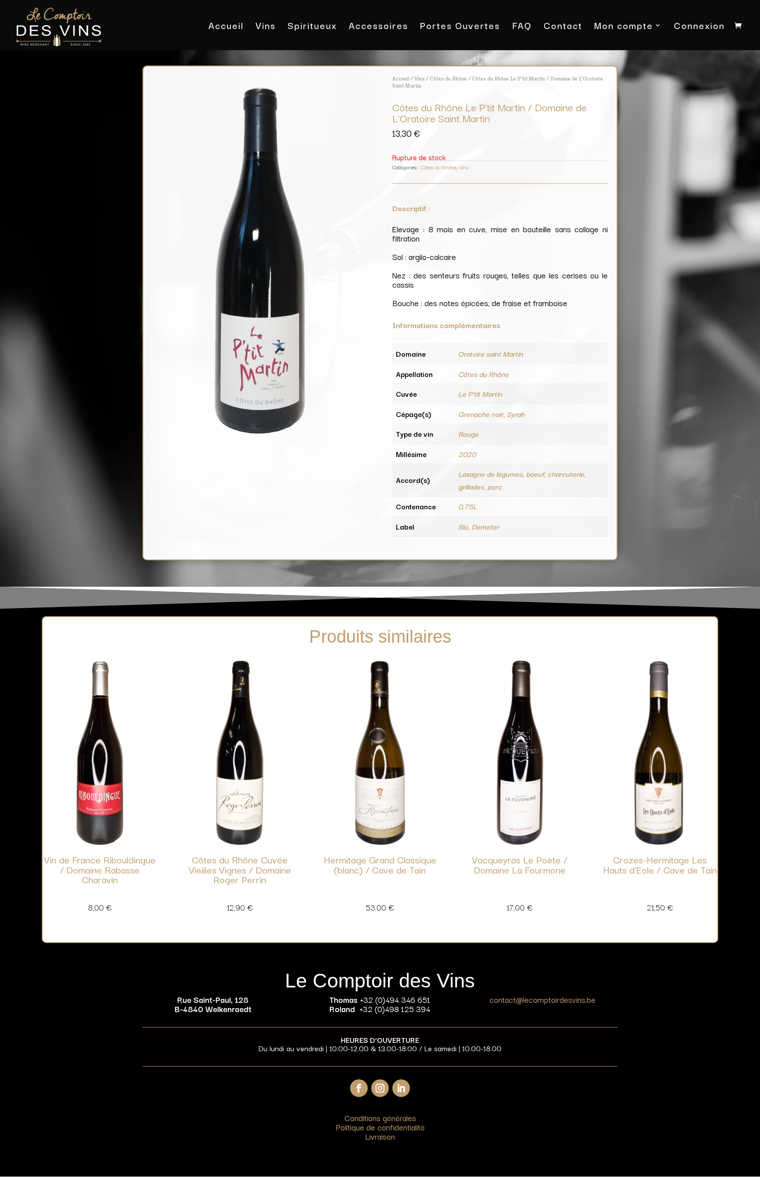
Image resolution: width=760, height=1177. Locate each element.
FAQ (522, 27)
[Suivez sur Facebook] (359, 1088)
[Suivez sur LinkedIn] (401, 1088)
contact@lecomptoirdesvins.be (543, 999)
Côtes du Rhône (448, 78)
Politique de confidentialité (380, 1127)
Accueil (226, 27)
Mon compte (623, 27)
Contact (563, 27)
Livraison (380, 1136)
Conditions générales (380, 1117)
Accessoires (378, 27)
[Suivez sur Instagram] (380, 1088)
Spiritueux (312, 27)
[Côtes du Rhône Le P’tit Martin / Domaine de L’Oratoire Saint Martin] (260, 431)
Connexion (699, 27)
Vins (266, 27)
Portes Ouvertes (460, 27)
